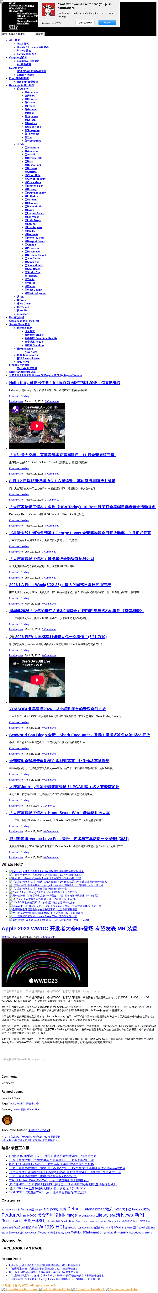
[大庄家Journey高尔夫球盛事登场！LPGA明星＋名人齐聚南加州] (46, 912)
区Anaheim (31, 151)
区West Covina (33, 289)
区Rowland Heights (36, 255)
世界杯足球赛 (24, 327)
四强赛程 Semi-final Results (41, 338)
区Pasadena (32, 248)
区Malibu (30, 230)
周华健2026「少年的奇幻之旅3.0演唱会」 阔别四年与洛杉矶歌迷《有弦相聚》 (76, 611)
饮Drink (21, 300)
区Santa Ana (32, 262)
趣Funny (121, 1232)
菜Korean (30, 119)
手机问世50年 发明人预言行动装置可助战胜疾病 (28, 1140)
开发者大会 (32, 1103)
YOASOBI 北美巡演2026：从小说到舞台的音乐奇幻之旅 (57, 709)
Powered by (48, 23)
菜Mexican (31, 123)
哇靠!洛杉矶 (13, 1285)
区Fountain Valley (35, 192)
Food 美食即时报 (19, 78)
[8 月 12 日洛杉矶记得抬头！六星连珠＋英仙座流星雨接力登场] (45, 878)
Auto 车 (16, 1209)
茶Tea (20, 296)
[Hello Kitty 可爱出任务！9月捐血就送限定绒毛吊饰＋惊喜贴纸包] (46, 871)
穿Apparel (43, 1232)
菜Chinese (31, 99)
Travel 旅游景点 (141, 1221)
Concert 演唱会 (25, 74)
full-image (68, 1215)
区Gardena (31, 199)
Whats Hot (33, 1109)
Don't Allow (85, 22)
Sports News (68, 1221)
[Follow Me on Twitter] (55, 1289)
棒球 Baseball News (28, 358)
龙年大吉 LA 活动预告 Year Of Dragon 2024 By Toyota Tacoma (45, 375)
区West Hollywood (35, 293)
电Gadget (135, 1232)
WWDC (21, 1103)
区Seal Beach (32, 268)
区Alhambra (32, 147)
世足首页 (30, 331)
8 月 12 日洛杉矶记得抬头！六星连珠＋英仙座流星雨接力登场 (62, 481)
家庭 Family (102, 1227)
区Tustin (29, 279)
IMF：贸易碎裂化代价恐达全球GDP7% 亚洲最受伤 (32, 1136)
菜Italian (29, 113)
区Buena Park (33, 165)
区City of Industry (35, 178)
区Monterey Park (34, 237)
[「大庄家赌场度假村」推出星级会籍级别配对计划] (38, 888)
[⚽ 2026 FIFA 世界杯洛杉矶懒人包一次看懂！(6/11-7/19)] (42, 899)
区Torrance (31, 275)
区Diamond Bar (34, 185)
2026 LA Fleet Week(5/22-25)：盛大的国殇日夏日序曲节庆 (60, 585)
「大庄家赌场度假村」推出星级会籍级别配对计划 (51, 559)
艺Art (67, 1233)
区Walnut (30, 286)
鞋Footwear (146, 1233)
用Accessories (28, 1232)
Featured (11, 1215)
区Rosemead (32, 251)
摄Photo (128, 1228)
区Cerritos (31, 171)
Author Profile (39, 1130)
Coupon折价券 (55, 1209)
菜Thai (28, 137)
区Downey (31, 189)
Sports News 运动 (19, 324)
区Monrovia (31, 234)
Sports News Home (85, 1221)
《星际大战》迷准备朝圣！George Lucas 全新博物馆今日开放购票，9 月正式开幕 (80, 533)
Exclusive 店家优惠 (28, 61)
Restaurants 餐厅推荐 (21, 85)
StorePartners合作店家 (22, 371)
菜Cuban (30, 102)
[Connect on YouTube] (122, 1289)
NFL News (23, 361)
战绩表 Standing (34, 345)
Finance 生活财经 (19, 364)
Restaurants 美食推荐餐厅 (24, 1220)
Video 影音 (8, 1227)
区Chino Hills (32, 175)
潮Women (13, 1232)
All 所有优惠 (24, 64)
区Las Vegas (32, 217)
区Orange (30, 244)
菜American (32, 92)
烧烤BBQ (30, 95)
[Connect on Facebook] (88, 1289)
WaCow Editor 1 (10, 937)
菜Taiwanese (32, 133)
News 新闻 (20, 1109)
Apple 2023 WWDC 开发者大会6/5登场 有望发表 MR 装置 (70, 929)
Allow (107, 22)
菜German (31, 109)
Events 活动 (16, 67)
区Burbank (31, 168)
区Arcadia (30, 154)
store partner (101, 1221)
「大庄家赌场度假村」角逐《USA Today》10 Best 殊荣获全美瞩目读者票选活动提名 (82, 507)
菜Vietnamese (33, 140)
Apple (12, 1103)
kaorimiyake (16, 401)
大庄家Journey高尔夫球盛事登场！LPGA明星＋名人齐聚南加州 (64, 787)
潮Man (5, 1233)
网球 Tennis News (27, 355)
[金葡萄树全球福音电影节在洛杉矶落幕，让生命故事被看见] (43, 909)
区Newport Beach (35, 241)
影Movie (117, 1227)
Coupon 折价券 (18, 57)
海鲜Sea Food (33, 126)
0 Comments (52, 401)
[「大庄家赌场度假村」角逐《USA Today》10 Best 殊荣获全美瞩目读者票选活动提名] (58, 881)
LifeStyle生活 (108, 1215)
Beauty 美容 (27, 1209)
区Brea (29, 161)
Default (74, 1208)
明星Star (150, 1227)
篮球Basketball (25, 348)
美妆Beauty (57, 1232)
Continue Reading (19, 396)
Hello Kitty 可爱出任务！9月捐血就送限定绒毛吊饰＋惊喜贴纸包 (64, 383)
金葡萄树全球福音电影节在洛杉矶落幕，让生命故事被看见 (59, 761)
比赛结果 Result (34, 341)
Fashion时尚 (141, 1209)
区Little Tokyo (33, 220)
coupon (39, 1209)
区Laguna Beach (34, 213)
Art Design (6, 1209)
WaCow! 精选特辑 (25, 1227)
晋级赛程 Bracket (34, 334)
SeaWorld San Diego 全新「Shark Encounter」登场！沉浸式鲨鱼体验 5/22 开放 (79, 735)
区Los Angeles (33, 227)
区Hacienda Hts (34, 206)
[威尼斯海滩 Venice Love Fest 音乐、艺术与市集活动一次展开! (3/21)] (49, 919)
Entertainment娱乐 (97, 1209)
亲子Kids (76, 1232)
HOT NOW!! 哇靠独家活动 (31, 71)
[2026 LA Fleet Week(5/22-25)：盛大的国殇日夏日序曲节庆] (43, 892)
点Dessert (22, 314)
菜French (30, 106)
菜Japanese (31, 116)
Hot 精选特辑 (16, 317)
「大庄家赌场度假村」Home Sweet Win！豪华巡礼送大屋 (59, 813)
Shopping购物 (53, 1221)
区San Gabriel (33, 258)
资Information (93, 1232)
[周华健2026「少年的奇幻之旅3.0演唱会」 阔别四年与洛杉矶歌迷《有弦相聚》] (54, 895)
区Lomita (30, 223)
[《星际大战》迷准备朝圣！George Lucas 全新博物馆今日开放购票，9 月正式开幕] (56, 885)
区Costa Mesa (33, 182)
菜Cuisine (23, 88)
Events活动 (122, 1209)
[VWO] (58, 23)
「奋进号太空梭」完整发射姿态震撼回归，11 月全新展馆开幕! (62, 455)
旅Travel (139, 1227)
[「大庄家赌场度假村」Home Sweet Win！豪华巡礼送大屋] (43, 916)
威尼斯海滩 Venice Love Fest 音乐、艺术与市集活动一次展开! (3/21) (69, 839)
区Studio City (32, 272)
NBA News (31, 352)
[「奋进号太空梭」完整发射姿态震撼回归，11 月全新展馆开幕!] (45, 874)
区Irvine (29, 210)
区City (20, 144)
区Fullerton (31, 196)
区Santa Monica (34, 265)
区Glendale (31, 203)
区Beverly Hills (33, 158)
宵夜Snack (23, 307)
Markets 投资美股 (27, 368)
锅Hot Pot (22, 310)
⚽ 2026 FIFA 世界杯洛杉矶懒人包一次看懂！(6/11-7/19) (58, 637)
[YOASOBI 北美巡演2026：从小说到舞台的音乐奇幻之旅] (42, 902)
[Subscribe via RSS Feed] (20, 1289)
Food (24, 1216)
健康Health (71, 1227)
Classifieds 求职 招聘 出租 (24, 320)
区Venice (30, 282)
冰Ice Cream (24, 303)
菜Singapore (32, 130)
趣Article (108, 1232)
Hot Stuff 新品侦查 (27, 81)
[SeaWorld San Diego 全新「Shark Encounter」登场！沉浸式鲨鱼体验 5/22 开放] (55, 906)
